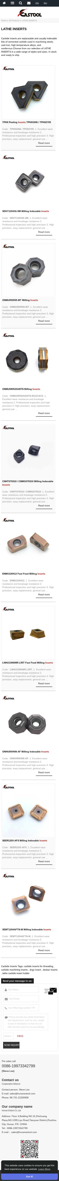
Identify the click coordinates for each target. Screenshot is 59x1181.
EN (37, 3)
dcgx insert (35, 969)
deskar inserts (50, 969)
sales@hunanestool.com (22, 1093)
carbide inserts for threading (38, 966)
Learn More (44, 1169)
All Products (14, 20)
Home (4, 20)
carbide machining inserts (14, 969)
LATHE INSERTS (29, 20)
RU (45, 3)
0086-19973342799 (18, 1066)
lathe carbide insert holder (16, 973)
